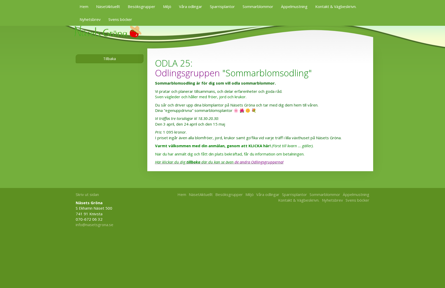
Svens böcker (120, 19)
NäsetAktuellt (108, 6)
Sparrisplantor (222, 6)
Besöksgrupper (141, 6)
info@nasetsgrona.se (94, 224)
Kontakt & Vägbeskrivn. (335, 6)
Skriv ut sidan (87, 194)
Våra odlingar (190, 6)
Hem (84, 6)
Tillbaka (109, 58)
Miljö (167, 6)
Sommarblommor (258, 6)
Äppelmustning (294, 6)
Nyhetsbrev (90, 19)
